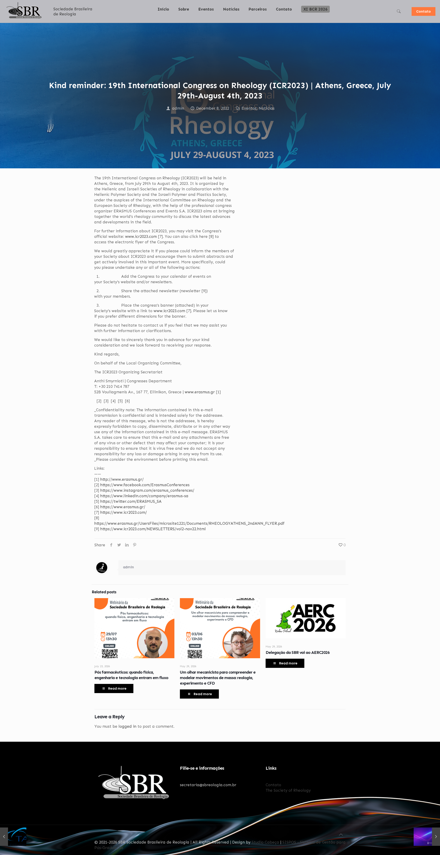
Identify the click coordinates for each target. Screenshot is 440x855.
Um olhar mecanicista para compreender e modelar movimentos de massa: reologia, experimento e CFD (218, 678)
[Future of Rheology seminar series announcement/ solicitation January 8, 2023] (427, 836)
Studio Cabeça (265, 842)
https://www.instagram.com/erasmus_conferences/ (147, 490)
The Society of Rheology (288, 790)
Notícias (267, 108)
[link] (184, 20)
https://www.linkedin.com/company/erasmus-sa (144, 496)
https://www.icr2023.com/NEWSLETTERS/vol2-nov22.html (153, 529)
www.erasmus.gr (200, 392)
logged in (127, 726)
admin (178, 108)
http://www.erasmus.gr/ (122, 479)
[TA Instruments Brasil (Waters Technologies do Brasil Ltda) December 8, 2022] (13, 836)
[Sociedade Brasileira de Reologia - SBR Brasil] (24, 18)
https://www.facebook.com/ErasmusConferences (145, 485)
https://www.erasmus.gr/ (122, 507)
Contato (423, 11)
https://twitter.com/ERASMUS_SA (131, 501)
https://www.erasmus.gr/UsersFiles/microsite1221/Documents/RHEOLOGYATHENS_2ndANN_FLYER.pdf (189, 523)
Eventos (249, 108)
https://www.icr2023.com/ (123, 512)
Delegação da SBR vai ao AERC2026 (298, 652)
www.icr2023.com (141, 236)
